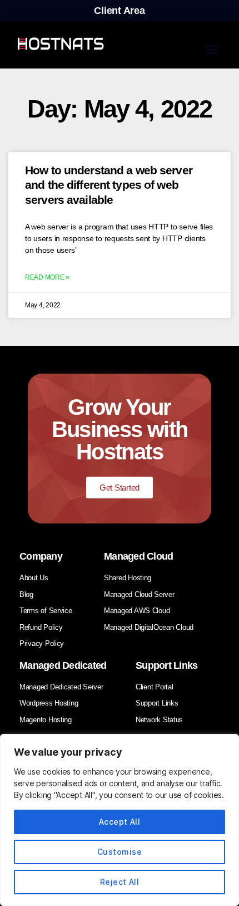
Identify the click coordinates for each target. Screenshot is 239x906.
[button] (212, 49)
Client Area (119, 10)
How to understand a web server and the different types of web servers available (108, 185)
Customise (119, 851)
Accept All (120, 821)
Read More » (47, 277)
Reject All (120, 882)
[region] (119, 820)
